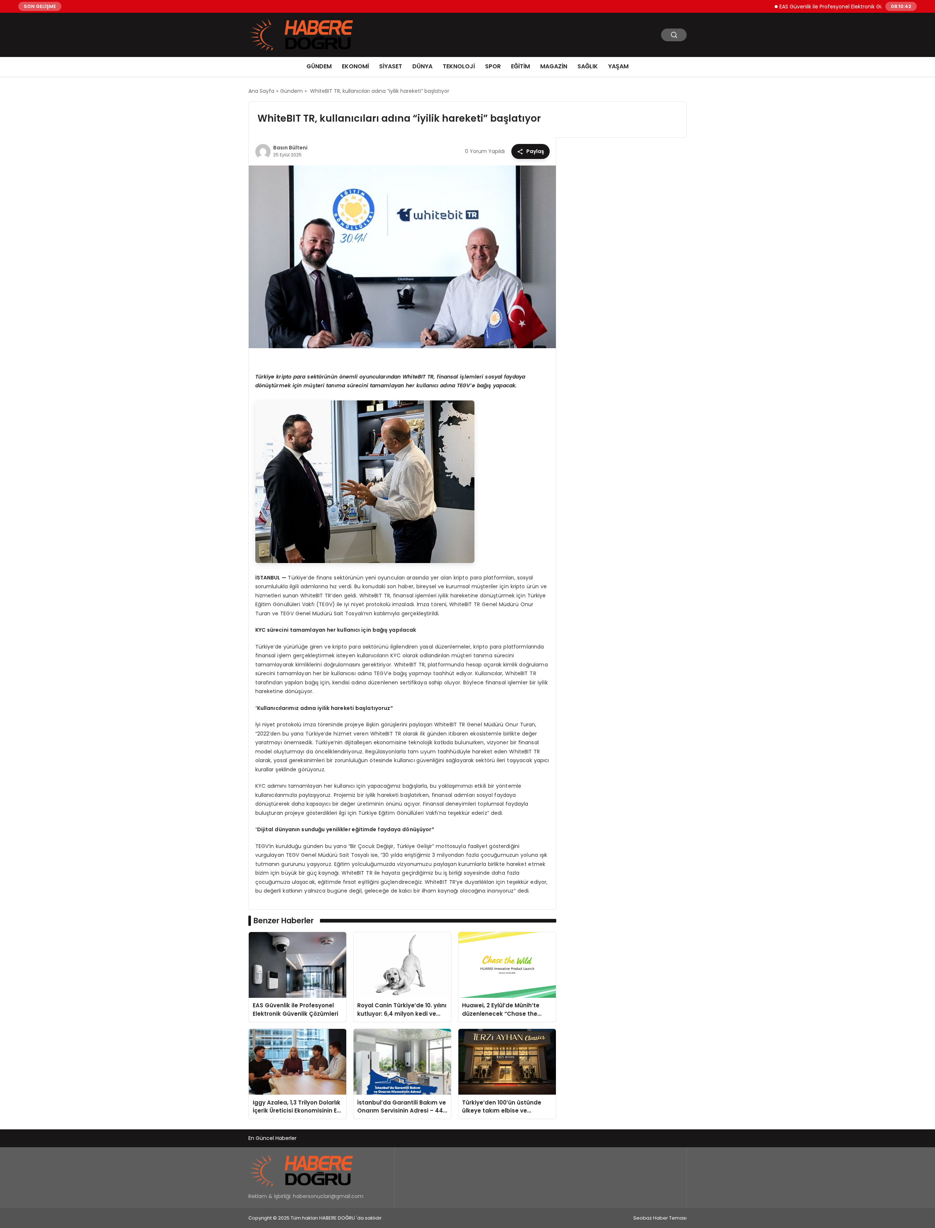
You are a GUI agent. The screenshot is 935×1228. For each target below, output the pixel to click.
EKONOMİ (355, 66)
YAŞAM (618, 66)
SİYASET (390, 66)
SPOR (493, 66)
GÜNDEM (319, 66)
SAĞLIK (587, 66)
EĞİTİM (520, 66)
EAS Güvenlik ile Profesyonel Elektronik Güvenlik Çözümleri (821, 6)
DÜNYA (422, 66)
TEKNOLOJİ (459, 66)
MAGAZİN (553, 66)
